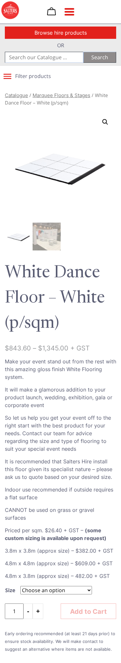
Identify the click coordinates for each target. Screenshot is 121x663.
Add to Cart (88, 611)
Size (10, 590)
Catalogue (16, 95)
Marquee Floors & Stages (61, 95)
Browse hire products (61, 32)
